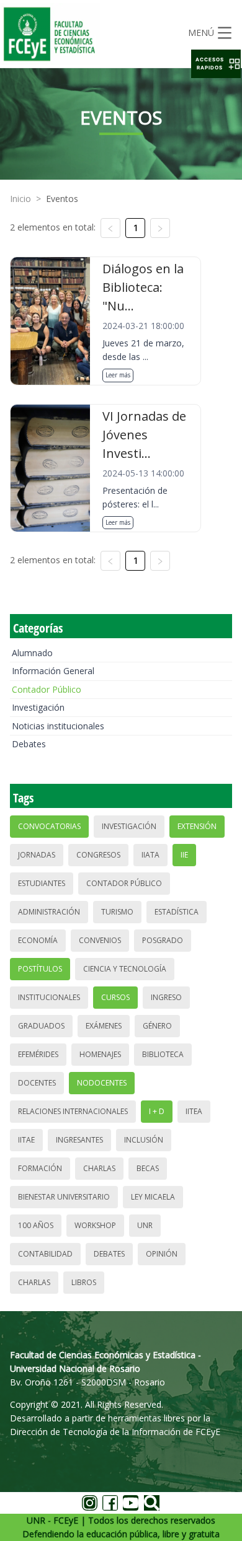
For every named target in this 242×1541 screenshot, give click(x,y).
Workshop (95, 1225)
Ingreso (166, 997)
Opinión (161, 1254)
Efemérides (38, 1054)
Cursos (115, 997)
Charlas (99, 1168)
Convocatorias (49, 826)
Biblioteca (163, 1054)
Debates (29, 744)
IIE (184, 855)
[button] (216, 64)
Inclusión (143, 1140)
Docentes (37, 1083)
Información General (53, 671)
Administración (49, 912)
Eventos (62, 198)
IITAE (26, 1140)
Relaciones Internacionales (73, 1111)
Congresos (98, 855)
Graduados (41, 1026)
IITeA (194, 1111)
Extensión (197, 826)
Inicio (20, 198)
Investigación (38, 707)
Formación (40, 1168)
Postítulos (40, 969)
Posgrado (162, 940)
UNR (145, 1225)
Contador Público (46, 689)
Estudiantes (41, 883)
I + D (156, 1111)
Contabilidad (45, 1254)
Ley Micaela (153, 1197)
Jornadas (36, 855)
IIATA (150, 855)
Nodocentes (102, 1083)
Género (157, 1026)
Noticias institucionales (58, 726)
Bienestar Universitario (64, 1197)
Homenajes (100, 1054)
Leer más (117, 375)
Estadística (177, 912)
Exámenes (104, 1026)
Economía (38, 940)
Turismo (117, 912)
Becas (148, 1168)
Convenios (100, 940)
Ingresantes (79, 1140)
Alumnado (32, 653)
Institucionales (49, 997)
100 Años (35, 1225)
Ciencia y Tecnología (124, 969)
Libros (83, 1282)
